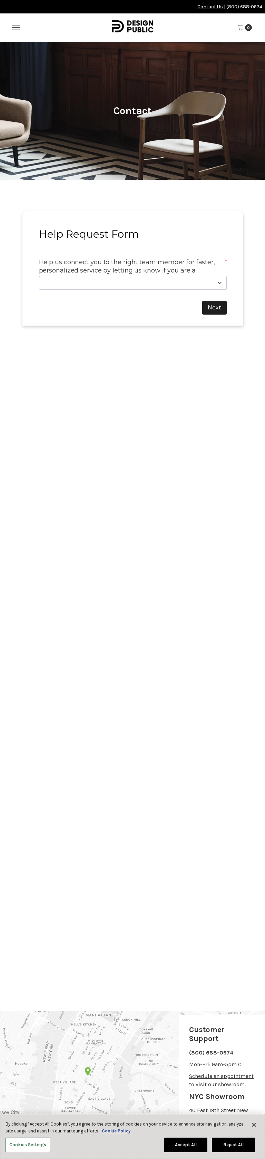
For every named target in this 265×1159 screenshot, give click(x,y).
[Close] (254, 1124)
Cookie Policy (116, 1130)
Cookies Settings (27, 1144)
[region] (132, 1136)
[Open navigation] (16, 27)
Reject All (233, 1144)
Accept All (186, 1144)
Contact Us (210, 7)
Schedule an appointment (221, 1076)
